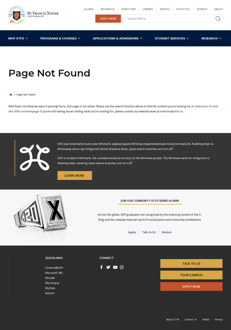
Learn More (74, 175)
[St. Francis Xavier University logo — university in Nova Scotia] (33, 15)
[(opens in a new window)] (101, 267)
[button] (18, 38)
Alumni (166, 232)
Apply (132, 232)
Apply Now (108, 18)
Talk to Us (149, 232)
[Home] (10, 94)
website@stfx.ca (171, 111)
